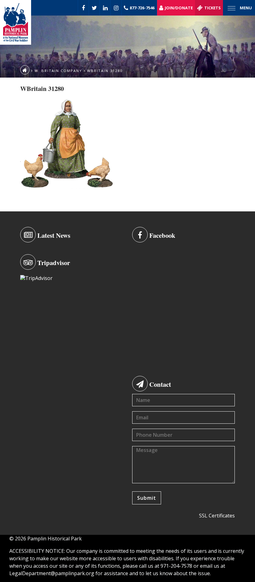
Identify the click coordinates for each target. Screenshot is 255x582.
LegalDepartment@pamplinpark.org (51, 573)
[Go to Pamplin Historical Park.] (25, 69)
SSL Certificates (217, 515)
